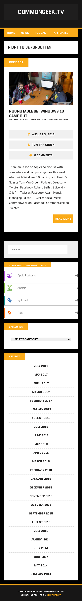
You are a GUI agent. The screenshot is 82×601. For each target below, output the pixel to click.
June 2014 (41, 557)
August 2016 (41, 418)
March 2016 (41, 461)
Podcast (41, 33)
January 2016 (41, 479)
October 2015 (41, 505)
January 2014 (41, 574)
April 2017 (41, 383)
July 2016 (41, 427)
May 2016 (41, 444)
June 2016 (41, 435)
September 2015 (41, 513)
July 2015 (41, 531)
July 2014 (41, 548)
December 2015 (41, 487)
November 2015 (41, 496)
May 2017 (41, 375)
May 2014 (41, 565)
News (25, 33)
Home (11, 33)
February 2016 (41, 470)
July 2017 (41, 366)
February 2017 (41, 401)
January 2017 (41, 409)
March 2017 (41, 392)
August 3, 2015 (43, 134)
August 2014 (41, 539)
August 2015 (41, 522)
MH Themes (54, 595)
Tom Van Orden (43, 145)
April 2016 (41, 453)
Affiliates (61, 33)
